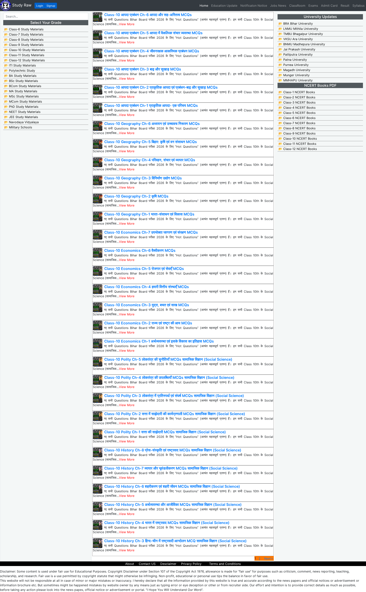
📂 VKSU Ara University (296, 39)
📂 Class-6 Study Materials (23, 29)
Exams (313, 5)
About (129, 564)
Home (205, 5)
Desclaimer (168, 564)
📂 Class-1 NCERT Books (297, 92)
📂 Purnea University (294, 65)
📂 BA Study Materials (20, 76)
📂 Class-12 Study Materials (24, 60)
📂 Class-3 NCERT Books (297, 102)
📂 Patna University (293, 60)
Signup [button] (51, 5)
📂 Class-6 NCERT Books (297, 118)
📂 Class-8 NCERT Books (297, 128)
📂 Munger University (294, 75)
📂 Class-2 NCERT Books (297, 97)
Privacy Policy (191, 564)
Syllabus (358, 5)
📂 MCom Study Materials (23, 101)
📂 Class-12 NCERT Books (298, 149)
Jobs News (278, 5)
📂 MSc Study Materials (21, 96)
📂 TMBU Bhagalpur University (301, 34)
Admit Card (329, 5)
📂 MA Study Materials (20, 91)
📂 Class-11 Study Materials (24, 55)
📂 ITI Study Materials (20, 65)
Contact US (147, 564)
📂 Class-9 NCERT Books (297, 133)
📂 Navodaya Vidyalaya (21, 122)
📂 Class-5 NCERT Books (297, 113)
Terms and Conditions (225, 564)
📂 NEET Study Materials (22, 112)
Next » (268, 558)
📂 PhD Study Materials (21, 107)
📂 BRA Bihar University (296, 23)
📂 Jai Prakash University (297, 49)
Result (345, 5)
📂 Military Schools (18, 127)
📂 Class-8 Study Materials (23, 39)
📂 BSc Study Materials (21, 81)
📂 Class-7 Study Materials (23, 34)
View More (126, 24)
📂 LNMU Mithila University (298, 29)
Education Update (224, 5)
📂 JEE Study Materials (21, 117)
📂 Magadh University (294, 70)
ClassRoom (297, 5)
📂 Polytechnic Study (19, 70)
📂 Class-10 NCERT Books (298, 138)
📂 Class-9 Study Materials (23, 45)
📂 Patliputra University (296, 54)
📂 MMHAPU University (296, 80)
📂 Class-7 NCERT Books (297, 123)
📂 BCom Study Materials (22, 86)
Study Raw (21, 5)
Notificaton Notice (253, 5)
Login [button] (39, 5)
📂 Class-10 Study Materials (24, 50)
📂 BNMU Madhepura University (302, 44)
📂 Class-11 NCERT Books (297, 144)
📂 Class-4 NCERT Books (297, 107)
